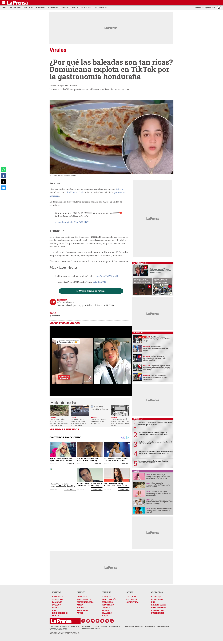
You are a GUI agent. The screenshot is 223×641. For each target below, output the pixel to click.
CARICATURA (132, 602)
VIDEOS (105, 610)
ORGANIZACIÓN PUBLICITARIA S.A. (64, 633)
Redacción (73, 86)
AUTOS (80, 613)
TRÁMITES (107, 613)
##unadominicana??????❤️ (107, 213)
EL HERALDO (157, 599)
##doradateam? (63, 216)
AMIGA (80, 605)
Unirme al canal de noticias (92, 291)
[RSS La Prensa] (112, 621)
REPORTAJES (108, 605)
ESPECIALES (107, 602)
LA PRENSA (156, 596)
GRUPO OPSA (157, 592)
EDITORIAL (131, 596)
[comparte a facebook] (3, 175)
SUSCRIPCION (157, 613)
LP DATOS (106, 607)
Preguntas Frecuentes (91, 629)
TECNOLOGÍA (83, 610)
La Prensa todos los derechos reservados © (64, 627)
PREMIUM (106, 592)
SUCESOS (56, 605)
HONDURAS (57, 596)
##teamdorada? (80, 216)
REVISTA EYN (157, 610)
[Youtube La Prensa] (97, 621)
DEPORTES (82, 596)
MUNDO (55, 607)
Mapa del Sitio (163, 627)
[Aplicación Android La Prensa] (107, 621)
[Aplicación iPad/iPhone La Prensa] (102, 621)
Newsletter (150, 627)
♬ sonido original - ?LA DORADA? (72, 222)
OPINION (130, 592)
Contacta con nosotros (132, 627)
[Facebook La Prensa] (83, 621)
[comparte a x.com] (3, 181)
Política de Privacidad (110, 627)
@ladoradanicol (63, 213)
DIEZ (153, 602)
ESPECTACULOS (84, 599)
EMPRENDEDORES (85, 602)
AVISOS (105, 615)
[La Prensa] (61, 621)
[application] (91, 361)
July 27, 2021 (99, 281)
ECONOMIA (57, 602)
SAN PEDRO (57, 599)
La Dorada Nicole (75, 192)
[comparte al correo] (3, 187)
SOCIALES (81, 607)
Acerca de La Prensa (90, 627)
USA (54, 610)
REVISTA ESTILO (158, 605)
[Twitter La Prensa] (88, 621)
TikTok (119, 188)
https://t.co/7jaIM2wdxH (106, 275)
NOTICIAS (56, 592)
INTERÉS (81, 592)
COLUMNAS (131, 599)
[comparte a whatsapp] (3, 169)
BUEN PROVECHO (159, 607)
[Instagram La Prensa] (93, 621)
